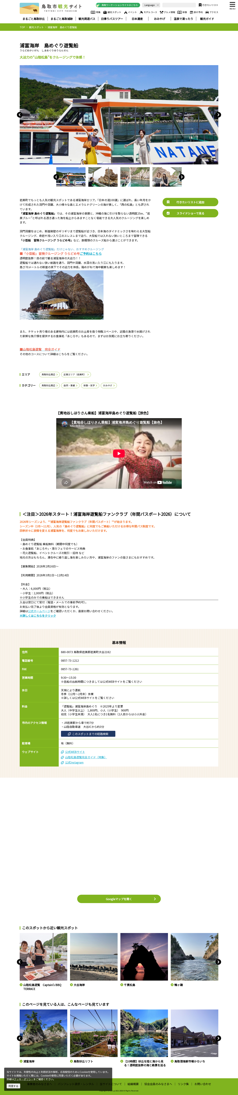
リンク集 (183, 1084)
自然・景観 (69, 385)
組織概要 (133, 1084)
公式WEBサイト (75, 752)
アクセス (213, 12)
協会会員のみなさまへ (158, 1084)
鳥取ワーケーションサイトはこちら (120, 5)
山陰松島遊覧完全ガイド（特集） (86, 757)
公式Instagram (74, 762)
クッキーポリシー (23, 1079)
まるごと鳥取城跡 (62, 19)
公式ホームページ (39, 611)
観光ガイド (207, 19)
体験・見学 (89, 385)
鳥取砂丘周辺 (48, 374)
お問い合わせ (202, 1084)
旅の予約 (198, 12)
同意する (13, 1086)
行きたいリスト (210, 5)
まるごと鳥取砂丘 (33, 19)
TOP (22, 27)
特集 (98, 12)
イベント (132, 12)
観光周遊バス (87, 19)
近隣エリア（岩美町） (75, 374)
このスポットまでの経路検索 (90, 734)
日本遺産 (137, 19)
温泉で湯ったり (183, 19)
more (22, 934)
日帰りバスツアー (112, 19)
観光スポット (114, 12)
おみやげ (159, 19)
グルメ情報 (169, 12)
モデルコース (150, 12)
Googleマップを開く (119, 899)
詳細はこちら (26, 1011)
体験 (184, 12)
